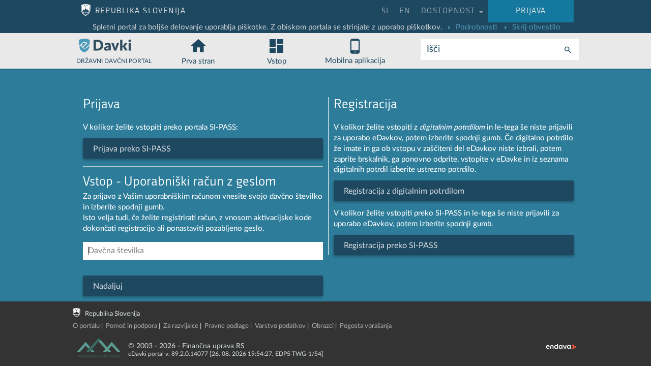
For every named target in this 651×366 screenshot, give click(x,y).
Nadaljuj (108, 286)
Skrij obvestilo (535, 27)
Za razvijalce (180, 326)
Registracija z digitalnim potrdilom (404, 191)
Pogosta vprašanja (366, 326)
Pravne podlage (226, 326)
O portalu (86, 326)
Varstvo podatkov (280, 326)
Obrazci (323, 326)
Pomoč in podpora (131, 326)
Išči (433, 49)
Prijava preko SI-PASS (132, 149)
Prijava (531, 11)
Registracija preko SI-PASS (391, 245)
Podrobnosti (475, 27)
